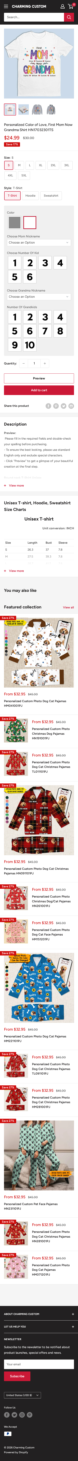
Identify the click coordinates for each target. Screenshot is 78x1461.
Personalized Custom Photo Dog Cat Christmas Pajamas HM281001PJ (51, 1102)
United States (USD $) (19, 1395)
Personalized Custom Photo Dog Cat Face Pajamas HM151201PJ (51, 934)
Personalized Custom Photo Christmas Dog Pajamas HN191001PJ (51, 733)
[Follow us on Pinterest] (29, 1415)
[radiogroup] (39, 223)
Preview (39, 378)
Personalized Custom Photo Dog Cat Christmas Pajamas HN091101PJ (36, 871)
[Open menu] (6, 6)
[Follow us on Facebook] (7, 1415)
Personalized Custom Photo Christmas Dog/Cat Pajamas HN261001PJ (51, 901)
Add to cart (39, 390)
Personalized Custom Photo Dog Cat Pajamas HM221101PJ (35, 1039)
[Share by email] (71, 406)
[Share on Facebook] (48, 406)
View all (68, 607)
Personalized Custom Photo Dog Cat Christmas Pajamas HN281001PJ (51, 1236)
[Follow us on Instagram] (22, 1415)
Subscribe (17, 1376)
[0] (70, 6)
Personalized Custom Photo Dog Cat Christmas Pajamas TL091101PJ (51, 1068)
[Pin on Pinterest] (56, 406)
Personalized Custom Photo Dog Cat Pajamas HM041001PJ (35, 703)
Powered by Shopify (16, 1452)
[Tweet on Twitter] (63, 406)
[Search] (69, 17)
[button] (39, 212)
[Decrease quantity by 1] (23, 363)
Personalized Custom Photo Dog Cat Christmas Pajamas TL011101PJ (51, 766)
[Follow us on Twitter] (14, 1415)
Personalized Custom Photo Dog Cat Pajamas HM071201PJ (51, 1269)
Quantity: (10, 363)
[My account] (63, 6)
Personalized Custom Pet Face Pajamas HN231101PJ (31, 1206)
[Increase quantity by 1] (45, 363)
